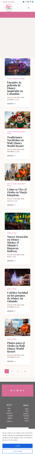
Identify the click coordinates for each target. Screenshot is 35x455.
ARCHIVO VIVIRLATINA (13, 78)
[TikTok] (26, 2)
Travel (9, 133)
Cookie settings (17, 451)
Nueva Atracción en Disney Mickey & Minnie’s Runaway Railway (17, 244)
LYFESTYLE (9, 413)
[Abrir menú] (28, 7)
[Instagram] (23, 2)
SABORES (10, 416)
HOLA (9, 408)
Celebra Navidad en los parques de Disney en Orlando (17, 297)
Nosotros (26, 418)
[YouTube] (32, 2)
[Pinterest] (30, 2)
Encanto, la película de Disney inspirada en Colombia (15, 88)
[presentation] (17, 66)
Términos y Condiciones (26, 415)
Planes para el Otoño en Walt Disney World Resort (16, 347)
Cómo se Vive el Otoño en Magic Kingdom (17, 192)
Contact (27, 420)
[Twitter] (14, 390)
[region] (17, 442)
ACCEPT (17, 446)
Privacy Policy (27, 410)
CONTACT (9, 421)
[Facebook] (28, 2)
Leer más (11, 103)
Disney (23, 78)
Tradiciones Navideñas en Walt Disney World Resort (15, 141)
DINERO (10, 418)
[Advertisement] (17, 36)
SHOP (9, 411)
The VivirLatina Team (17, 97)
